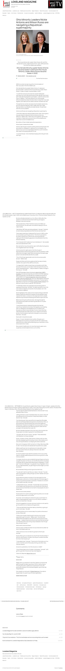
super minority (19, 590)
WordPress (60, 667)
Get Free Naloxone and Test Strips (57, 601)
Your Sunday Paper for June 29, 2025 (12, 634)
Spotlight (32, 55)
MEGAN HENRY (21, 76)
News (29, 55)
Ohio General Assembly (20, 586)
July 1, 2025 (60, 634)
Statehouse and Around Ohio (38, 55)
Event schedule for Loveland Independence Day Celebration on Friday (20, 640)
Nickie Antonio (35, 584)
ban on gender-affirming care (27, 582)
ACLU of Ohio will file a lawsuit (38, 281)
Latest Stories (26, 55)
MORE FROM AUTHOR (21, 575)
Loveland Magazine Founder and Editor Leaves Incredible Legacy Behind (21, 630)
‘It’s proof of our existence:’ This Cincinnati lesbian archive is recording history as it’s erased (25, 637)
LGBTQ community (23, 584)
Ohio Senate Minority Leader (29, 586)
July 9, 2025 (60, 630)
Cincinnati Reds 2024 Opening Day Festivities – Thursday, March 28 (14, 601)
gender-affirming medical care (38, 582)
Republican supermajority (21, 588)
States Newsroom (35, 571)
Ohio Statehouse (38, 586)
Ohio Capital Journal (23, 54)
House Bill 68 (46, 582)
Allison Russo (19, 582)
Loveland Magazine (10, 651)
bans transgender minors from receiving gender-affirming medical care (31, 277)
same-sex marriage (29, 588)
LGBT (17, 584)
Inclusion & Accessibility (20, 55)
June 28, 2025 (60, 640)
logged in (23, 616)
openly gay (44, 586)
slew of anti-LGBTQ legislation (38, 588)
